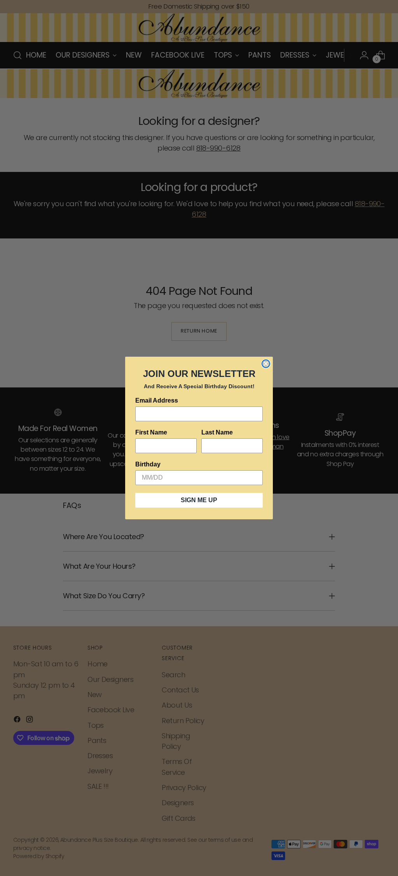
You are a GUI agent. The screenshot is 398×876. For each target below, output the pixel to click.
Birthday (148, 464)
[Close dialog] (266, 364)
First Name (151, 432)
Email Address (156, 400)
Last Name (217, 432)
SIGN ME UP (199, 500)
